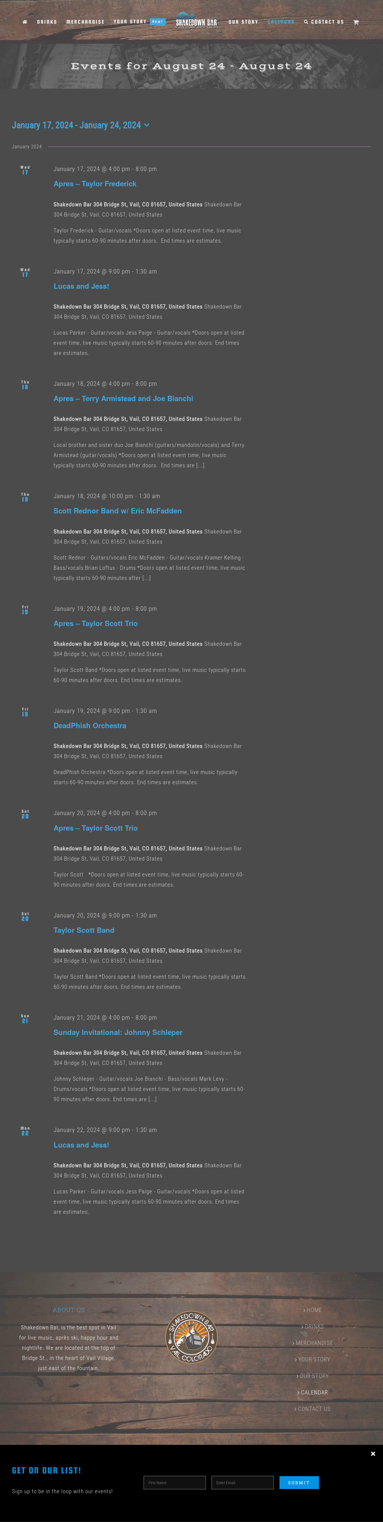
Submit (299, 1482)
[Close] (373, 1454)
